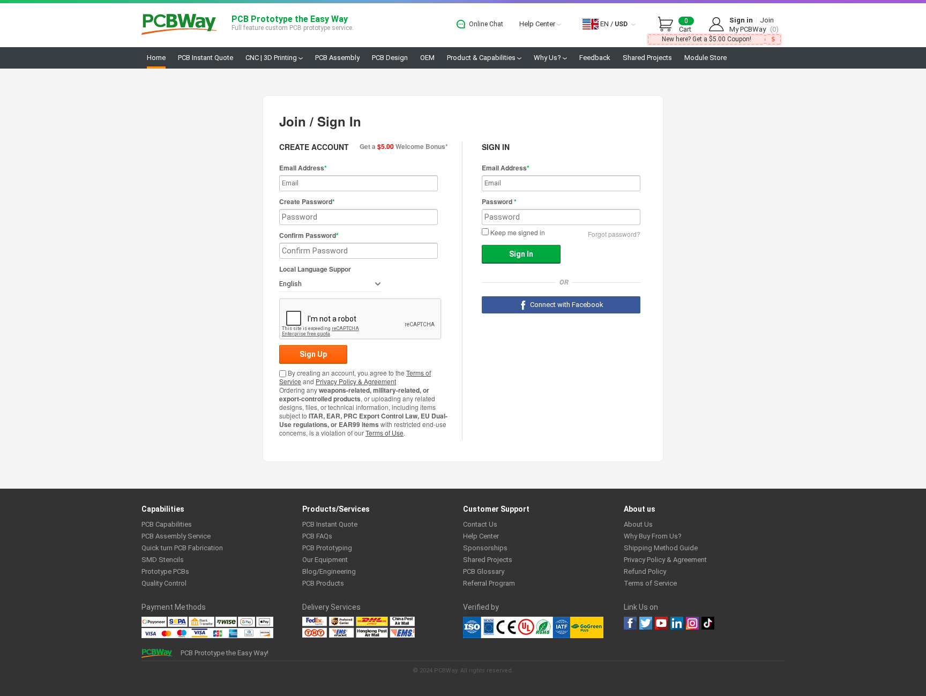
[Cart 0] (668, 25)
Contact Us (480, 524)
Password (499, 201)
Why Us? (548, 58)
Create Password (307, 201)
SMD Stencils (162, 560)
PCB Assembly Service (176, 536)
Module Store (705, 58)
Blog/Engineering (329, 571)
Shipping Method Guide (661, 548)
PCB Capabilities (166, 524)
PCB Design (390, 58)
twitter (645, 623)
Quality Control (163, 583)
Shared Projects (647, 58)
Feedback (594, 58)
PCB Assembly (337, 58)
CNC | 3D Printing (271, 58)
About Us (638, 524)
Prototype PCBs (165, 571)
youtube (661, 623)
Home (156, 58)
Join (767, 20)
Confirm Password (309, 235)
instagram (692, 623)
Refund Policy (645, 571)
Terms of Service (650, 583)
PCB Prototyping (327, 548)
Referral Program (489, 583)
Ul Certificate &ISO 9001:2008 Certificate (516, 627)
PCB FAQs (317, 536)
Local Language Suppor (315, 269)
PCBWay (179, 25)
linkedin (676, 623)
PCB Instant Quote (205, 58)
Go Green (586, 627)
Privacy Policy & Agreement (356, 381)
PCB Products (323, 583)
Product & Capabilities (482, 58)
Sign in (741, 20)
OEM (427, 58)
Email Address (303, 168)
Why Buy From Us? (653, 536)
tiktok (707, 623)
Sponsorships (485, 548)
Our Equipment (325, 560)
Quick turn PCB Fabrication (182, 548)
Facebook (630, 623)
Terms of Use (384, 432)
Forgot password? (614, 233)
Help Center (538, 24)
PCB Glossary (483, 571)
